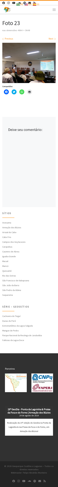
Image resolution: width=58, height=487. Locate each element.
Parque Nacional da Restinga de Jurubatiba (22, 335)
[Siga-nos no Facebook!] (3, 3)
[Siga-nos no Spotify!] (34, 481)
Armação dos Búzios (11, 227)
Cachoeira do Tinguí (11, 316)
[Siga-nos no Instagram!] (8, 3)
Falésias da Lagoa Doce (13, 340)
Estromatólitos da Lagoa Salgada (17, 325)
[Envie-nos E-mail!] (39, 481)
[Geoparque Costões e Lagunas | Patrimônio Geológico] (7, 9)
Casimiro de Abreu (10, 251)
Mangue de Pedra (10, 330)
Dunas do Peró (9, 321)
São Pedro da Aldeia (11, 290)
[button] (16, 382)
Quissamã (6, 270)
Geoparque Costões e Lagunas (27, 466)
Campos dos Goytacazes (14, 242)
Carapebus (7, 246)
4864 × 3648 (23, 30)
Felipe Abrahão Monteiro (35, 472)
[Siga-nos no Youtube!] (13, 3)
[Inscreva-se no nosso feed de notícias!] (44, 481)
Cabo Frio (6, 237)
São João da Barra (10, 285)
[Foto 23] (29, 63)
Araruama (6, 222)
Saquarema (7, 295)
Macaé (5, 261)
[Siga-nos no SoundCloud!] (29, 481)
